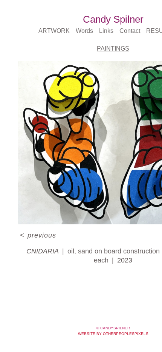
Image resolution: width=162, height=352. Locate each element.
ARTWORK (54, 31)
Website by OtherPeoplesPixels (113, 334)
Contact (129, 31)
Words (84, 31)
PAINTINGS (113, 48)
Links (106, 31)
